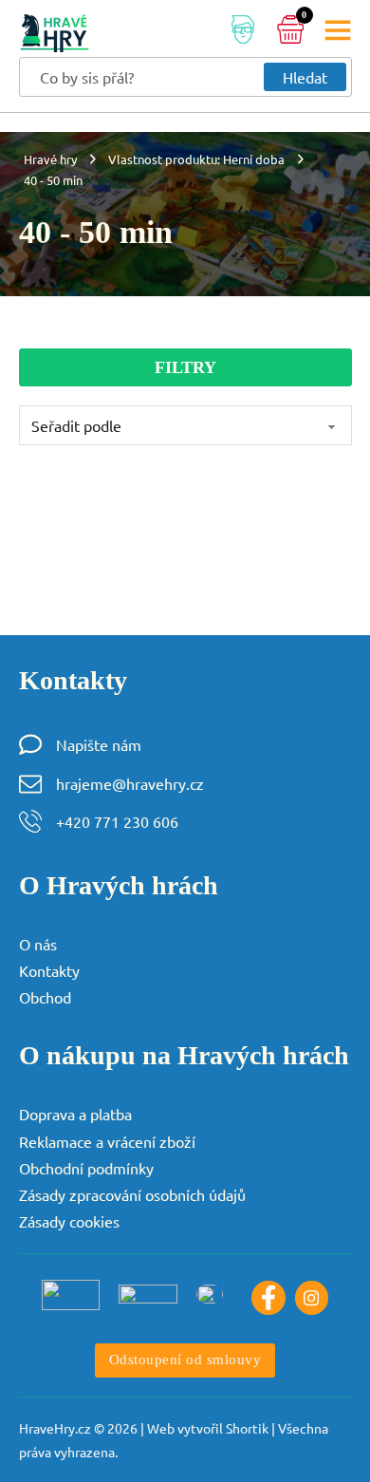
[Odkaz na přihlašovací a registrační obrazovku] (243, 32)
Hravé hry (50, 159)
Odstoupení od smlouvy (185, 1359)
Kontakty (49, 970)
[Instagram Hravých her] (312, 1298)
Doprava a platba (75, 1113)
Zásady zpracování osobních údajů (132, 1194)
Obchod (45, 996)
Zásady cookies (69, 1220)
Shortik (247, 1427)
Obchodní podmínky (86, 1167)
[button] (185, 367)
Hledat (305, 76)
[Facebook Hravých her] (268, 1298)
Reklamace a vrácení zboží (107, 1141)
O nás (38, 943)
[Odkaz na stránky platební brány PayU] (71, 1294)
